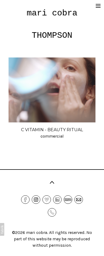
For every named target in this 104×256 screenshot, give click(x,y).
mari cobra (36, 232)
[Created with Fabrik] (2, 229)
